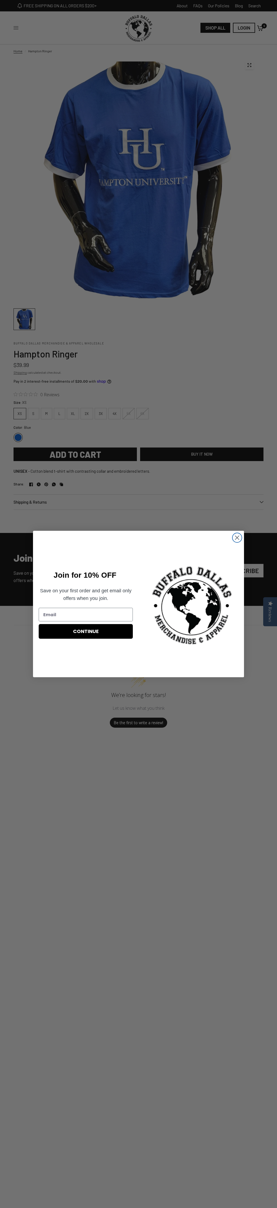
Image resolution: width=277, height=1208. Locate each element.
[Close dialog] (237, 537)
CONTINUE (86, 631)
